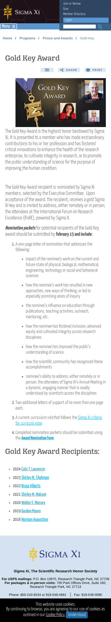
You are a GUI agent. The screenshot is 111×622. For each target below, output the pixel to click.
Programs (28, 38)
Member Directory (74, 14)
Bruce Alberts (31, 486)
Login (68, 20)
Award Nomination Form (37, 438)
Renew (77, 3)
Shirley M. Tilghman (35, 478)
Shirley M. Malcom (33, 494)
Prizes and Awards (58, 38)
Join (65, 3)
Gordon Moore (31, 511)
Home (7, 38)
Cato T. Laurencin (33, 469)
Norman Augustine (34, 519)
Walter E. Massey (33, 503)
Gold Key (87, 38)
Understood (77, 615)
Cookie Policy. (55, 615)
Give (65, 9)
